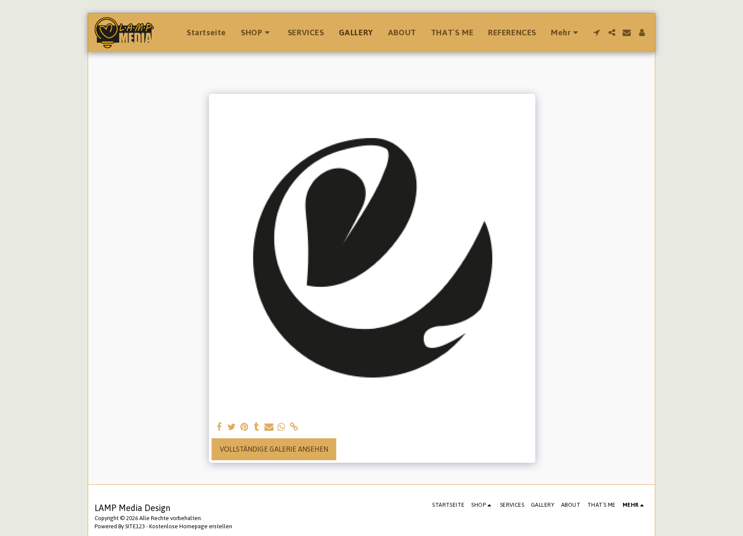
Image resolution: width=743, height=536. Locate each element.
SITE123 (135, 526)
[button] (596, 32)
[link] (293, 427)
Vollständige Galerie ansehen (274, 449)
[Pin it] (244, 427)
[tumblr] (256, 427)
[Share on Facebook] (219, 427)
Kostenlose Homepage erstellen (190, 526)
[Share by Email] (268, 427)
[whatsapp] (281, 427)
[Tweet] (231, 427)
